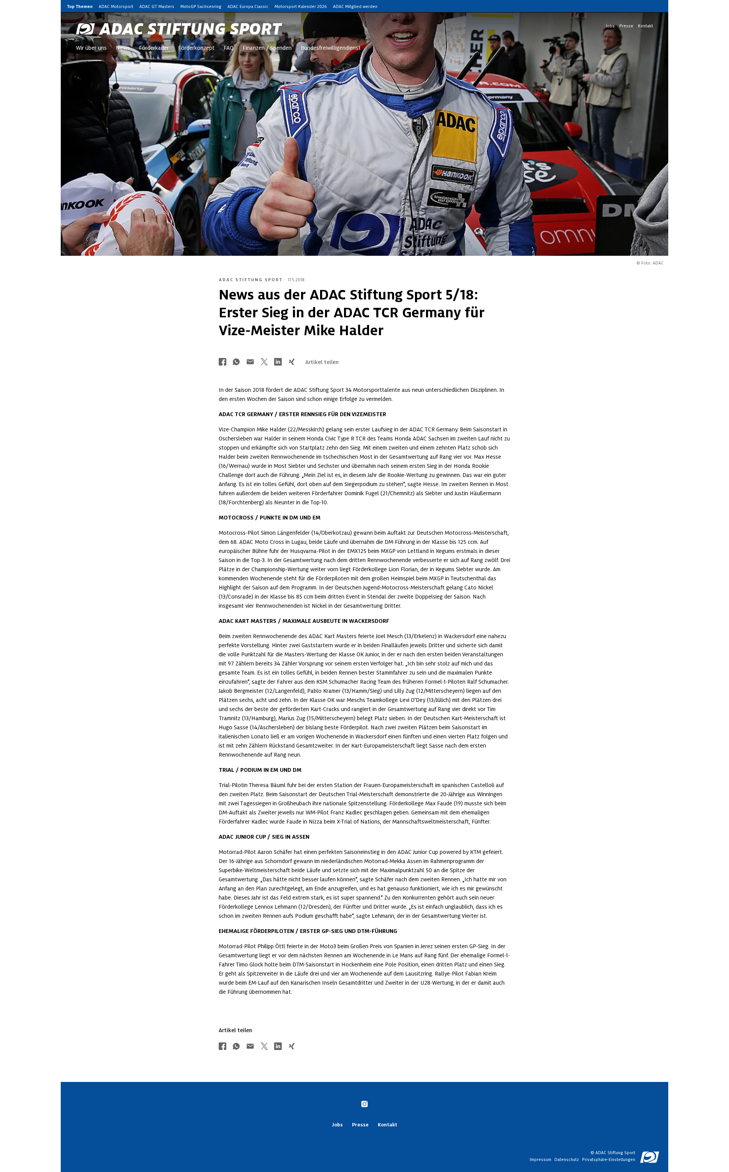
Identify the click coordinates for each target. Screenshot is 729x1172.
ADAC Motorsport (116, 6)
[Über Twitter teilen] (264, 362)
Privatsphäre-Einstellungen (608, 1159)
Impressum (540, 1159)
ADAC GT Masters (156, 6)
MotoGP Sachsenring (200, 6)
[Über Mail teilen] (250, 362)
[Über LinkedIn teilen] (278, 362)
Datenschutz (566, 1159)
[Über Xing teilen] (291, 362)
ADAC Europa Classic (247, 6)
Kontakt (645, 26)
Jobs (610, 26)
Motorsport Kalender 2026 (301, 6)
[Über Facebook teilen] (222, 362)
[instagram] (364, 1104)
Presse (626, 26)
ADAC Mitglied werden (355, 6)
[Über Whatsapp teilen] (236, 362)
